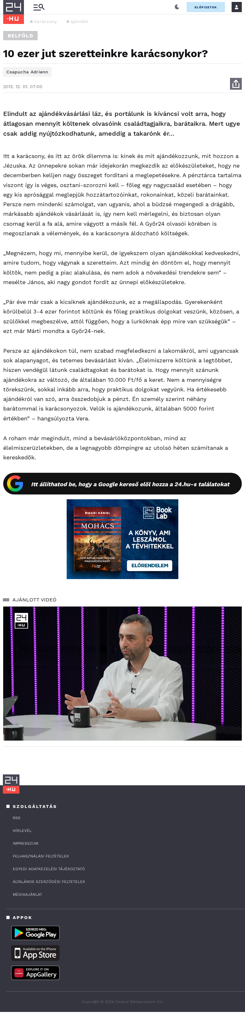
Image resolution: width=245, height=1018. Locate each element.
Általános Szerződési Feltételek (49, 881)
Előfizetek (206, 7)
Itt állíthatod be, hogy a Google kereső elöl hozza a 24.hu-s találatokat (130, 484)
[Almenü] (39, 7)
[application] (122, 674)
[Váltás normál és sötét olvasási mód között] (177, 7)
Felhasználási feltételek (41, 856)
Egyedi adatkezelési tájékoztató (49, 869)
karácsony (45, 21)
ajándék (79, 21)
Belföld (20, 36)
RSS (16, 818)
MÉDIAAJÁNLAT (27, 894)
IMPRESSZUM (25, 843)
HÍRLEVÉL (22, 830)
